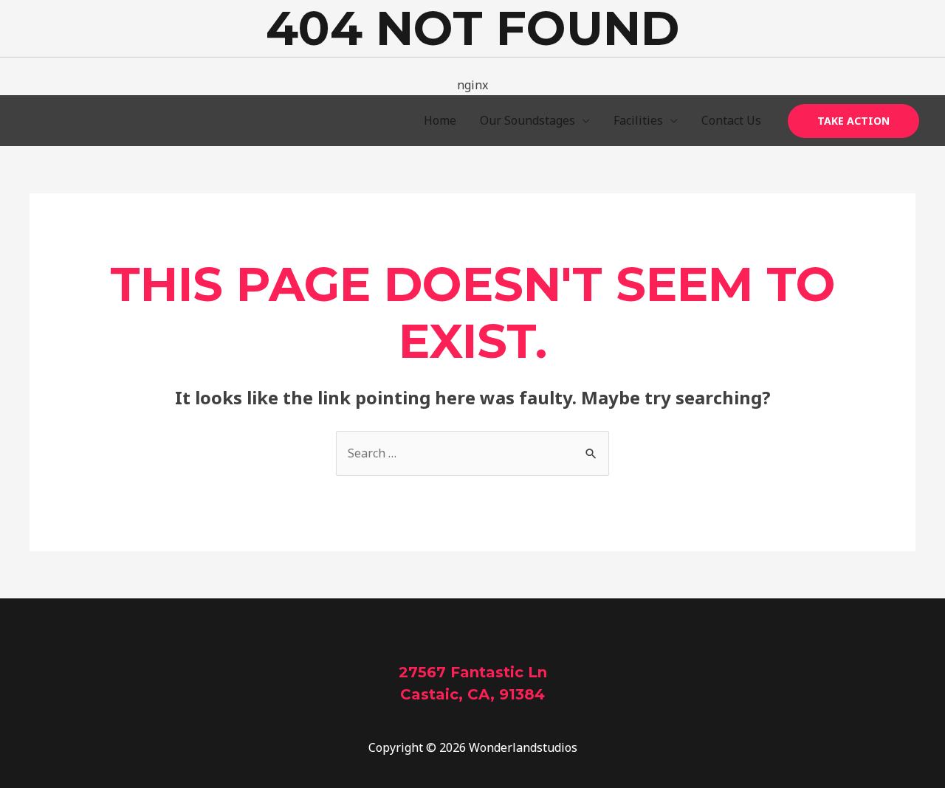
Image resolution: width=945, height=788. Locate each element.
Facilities (638, 120)
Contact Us (731, 120)
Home (440, 120)
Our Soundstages (527, 120)
